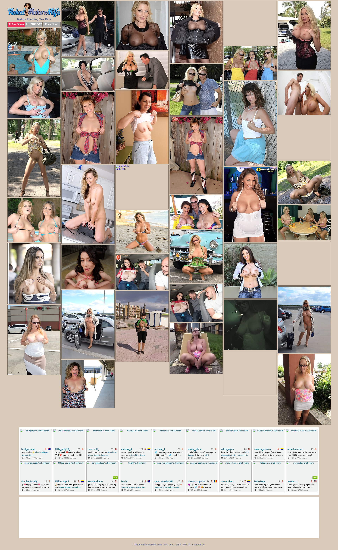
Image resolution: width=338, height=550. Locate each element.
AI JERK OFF (34, 24)
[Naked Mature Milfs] (34, 10)
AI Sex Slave (16, 24)
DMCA (186, 544)
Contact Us (198, 544)
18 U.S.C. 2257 (172, 544)
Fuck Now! (51, 24)
